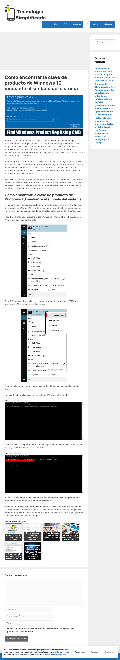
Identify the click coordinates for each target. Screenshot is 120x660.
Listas (56, 24)
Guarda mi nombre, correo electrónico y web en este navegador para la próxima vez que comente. (42, 630)
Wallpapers (108, 24)
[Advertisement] (44, 51)
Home (47, 24)
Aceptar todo (80, 652)
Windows (77, 24)
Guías (66, 24)
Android (96, 24)
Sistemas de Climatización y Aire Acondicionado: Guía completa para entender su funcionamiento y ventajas (105, 93)
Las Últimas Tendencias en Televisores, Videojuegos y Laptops (102, 136)
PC (86, 24)
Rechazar (94, 652)
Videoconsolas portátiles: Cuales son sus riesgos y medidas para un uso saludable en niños (105, 74)
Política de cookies (58, 654)
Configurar (109, 652)
